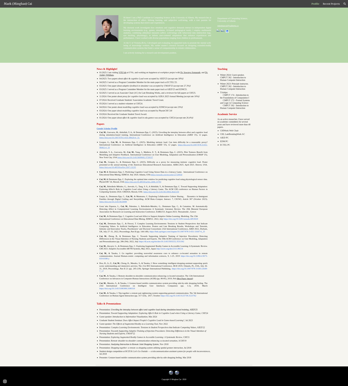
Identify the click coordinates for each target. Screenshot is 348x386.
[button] (344, 4)
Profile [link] (315, 3)
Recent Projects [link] (331, 3)
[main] (167, 35)
